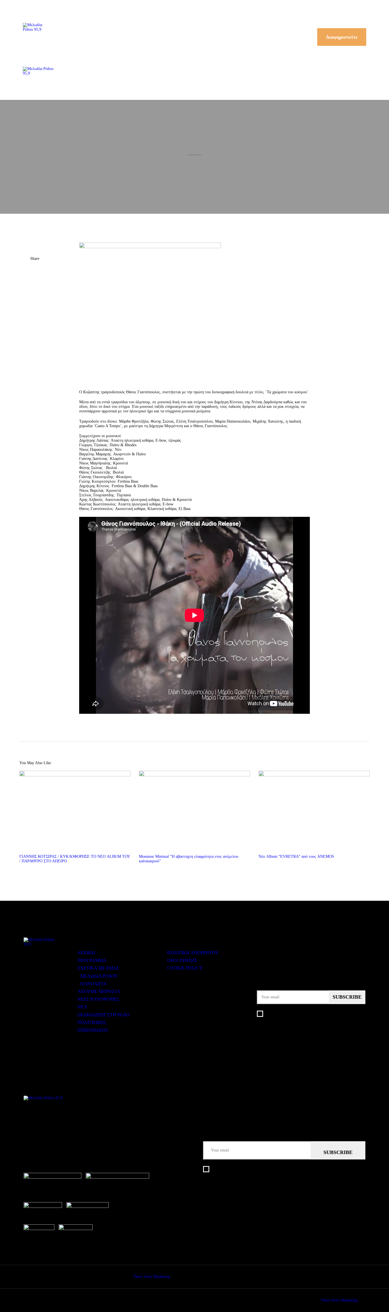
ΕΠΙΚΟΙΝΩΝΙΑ (92, 1030)
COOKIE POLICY (185, 968)
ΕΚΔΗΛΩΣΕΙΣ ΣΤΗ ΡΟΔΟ (103, 1014)
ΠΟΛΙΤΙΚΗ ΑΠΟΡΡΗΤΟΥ (193, 952)
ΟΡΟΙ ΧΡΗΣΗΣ (182, 960)
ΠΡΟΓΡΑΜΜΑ (92, 960)
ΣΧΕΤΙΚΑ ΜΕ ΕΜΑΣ (98, 968)
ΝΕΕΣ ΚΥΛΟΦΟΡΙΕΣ (98, 999)
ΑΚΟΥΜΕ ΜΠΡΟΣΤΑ (98, 991)
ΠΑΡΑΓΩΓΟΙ (93, 983)
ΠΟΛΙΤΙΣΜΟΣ (91, 1022)
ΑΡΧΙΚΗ (86, 952)
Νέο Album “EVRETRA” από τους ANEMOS (296, 856)
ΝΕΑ (82, 1006)
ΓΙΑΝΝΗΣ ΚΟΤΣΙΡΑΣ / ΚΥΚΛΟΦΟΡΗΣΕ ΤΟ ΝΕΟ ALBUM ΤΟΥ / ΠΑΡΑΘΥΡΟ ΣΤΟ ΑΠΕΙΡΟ (74, 858)
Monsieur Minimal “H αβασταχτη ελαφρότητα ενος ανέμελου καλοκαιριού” (188, 858)
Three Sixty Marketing (151, 1276)
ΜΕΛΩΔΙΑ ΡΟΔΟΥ (99, 976)
